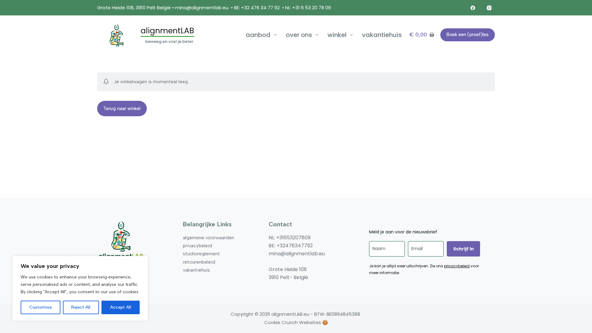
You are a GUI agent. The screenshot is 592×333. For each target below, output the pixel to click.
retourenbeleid (199, 262)
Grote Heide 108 (288, 269)
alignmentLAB (167, 30)
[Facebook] (473, 8)
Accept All (120, 307)
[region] (80, 288)
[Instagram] (489, 8)
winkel (337, 35)
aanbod (258, 35)
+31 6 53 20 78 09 (312, 7)
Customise (40, 307)
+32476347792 (295, 245)
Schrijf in (463, 249)
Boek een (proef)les (467, 34)
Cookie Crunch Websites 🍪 (296, 322)
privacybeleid (197, 246)
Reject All (80, 307)
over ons (299, 35)
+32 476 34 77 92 (260, 7)
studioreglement (201, 254)
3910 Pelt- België (288, 277)
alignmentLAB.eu (290, 314)
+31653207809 (293, 237)
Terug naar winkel (122, 108)
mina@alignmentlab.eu (201, 7)
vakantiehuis (382, 35)
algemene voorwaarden (208, 237)
